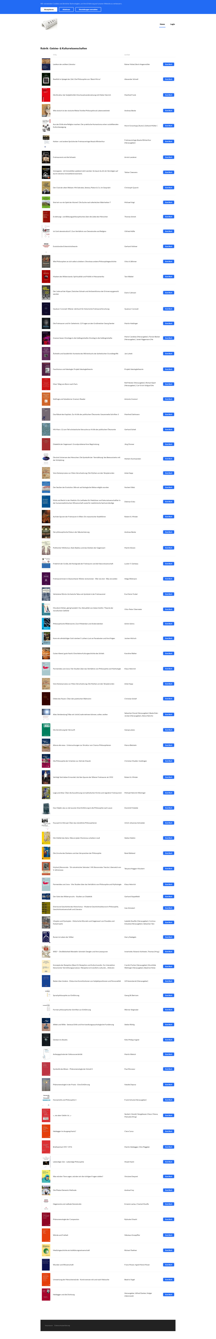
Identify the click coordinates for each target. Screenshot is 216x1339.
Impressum (49, 1325)
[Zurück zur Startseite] (48, 24)
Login (172, 24)
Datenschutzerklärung (62, 1325)
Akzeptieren (49, 9)
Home (162, 24)
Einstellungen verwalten (88, 9)
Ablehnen (66, 9)
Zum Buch (168, 64)
